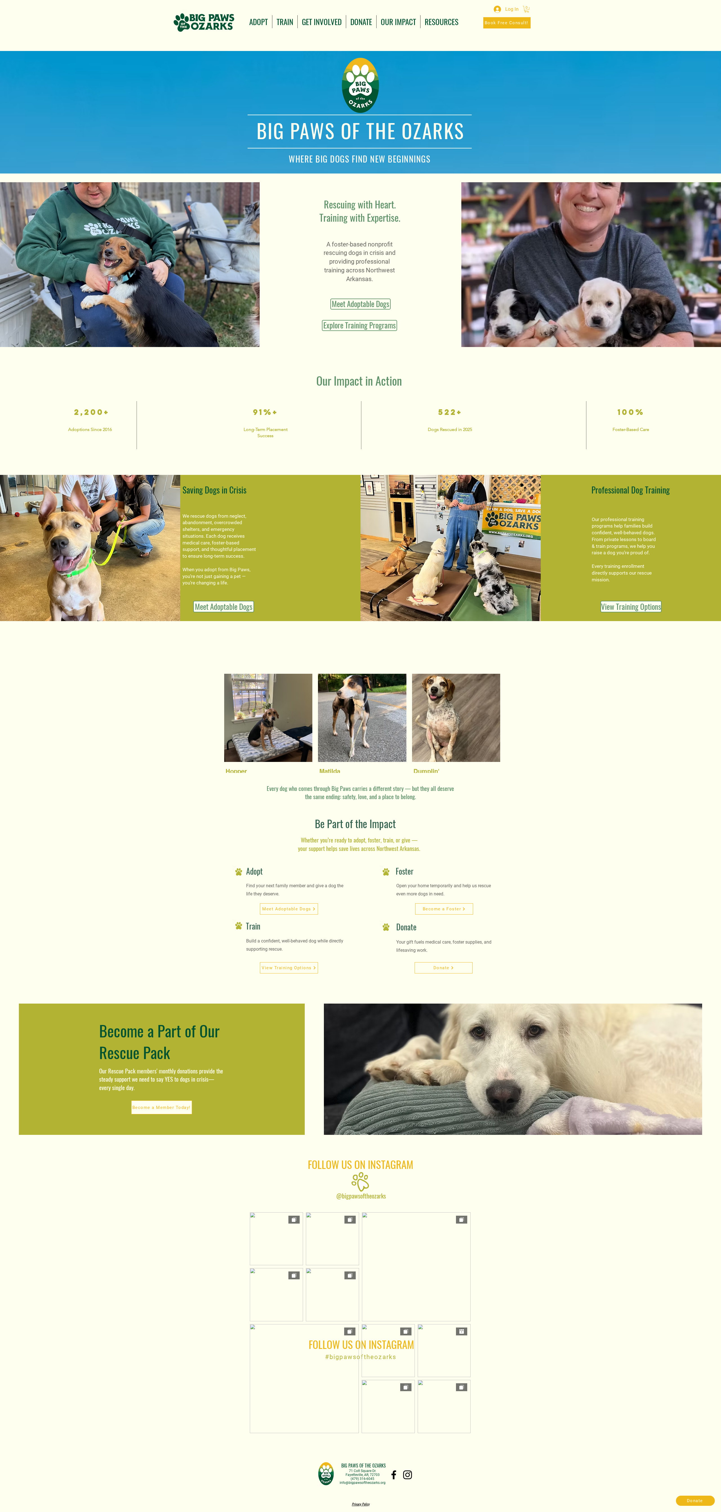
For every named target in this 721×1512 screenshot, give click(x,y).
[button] (258, 21)
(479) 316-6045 (362, 1479)
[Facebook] (394, 1475)
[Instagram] (407, 1475)
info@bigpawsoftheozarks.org (363, 1483)
